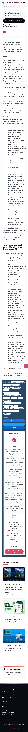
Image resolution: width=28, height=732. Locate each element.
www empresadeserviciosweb (17, 408)
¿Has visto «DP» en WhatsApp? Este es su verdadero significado (12, 619)
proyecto (21, 42)
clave (19, 314)
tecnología (11, 201)
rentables (17, 49)
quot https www (7, 400)
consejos (10, 138)
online (5, 44)
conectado (20, 672)
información (12, 320)
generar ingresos (7, 384)
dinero (20, 96)
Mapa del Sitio (6, 717)
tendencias (11, 301)
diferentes (22, 344)
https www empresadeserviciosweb (11, 392)
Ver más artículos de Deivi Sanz (14, 551)
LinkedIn (14, 427)
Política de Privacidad (8, 712)
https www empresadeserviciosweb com (12, 395)
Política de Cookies (7, 715)
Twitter (14, 424)
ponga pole (14, 397)
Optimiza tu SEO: (13, 310)
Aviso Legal (5, 710)
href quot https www (16, 387)
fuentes (19, 338)
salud (22, 130)
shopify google (14, 405)
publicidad (6, 110)
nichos (18, 117)
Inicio (6, 12)
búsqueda (19, 301)
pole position (6, 397)
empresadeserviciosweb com (18, 382)
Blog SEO (4, 701)
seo (22, 67)
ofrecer (15, 146)
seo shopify (6, 405)
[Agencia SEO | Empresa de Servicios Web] (3, 2)
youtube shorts (7, 413)
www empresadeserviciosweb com (11, 410)
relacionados (12, 152)
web (16, 87)
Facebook (14, 420)
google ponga (16, 384)
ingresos (5, 47)
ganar (10, 180)
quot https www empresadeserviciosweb (12, 403)
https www (6, 390)
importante (6, 235)
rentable (14, 249)
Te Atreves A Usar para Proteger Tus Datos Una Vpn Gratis (13, 648)
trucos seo (6, 408)
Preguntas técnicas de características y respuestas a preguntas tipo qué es (13, 13)
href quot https (7, 387)
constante (17, 47)
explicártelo (15, 54)
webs (12, 49)
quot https (21, 397)
